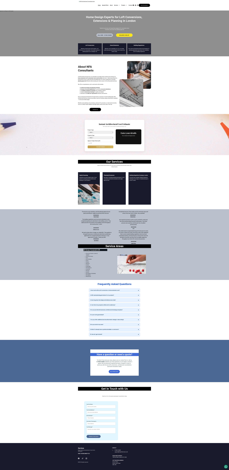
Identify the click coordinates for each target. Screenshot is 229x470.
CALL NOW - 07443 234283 (105, 35)
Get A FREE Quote (114, 371)
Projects (123, 5)
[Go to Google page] (136, 5)
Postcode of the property (91, 421)
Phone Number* (90, 415)
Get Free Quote (144, 5)
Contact (130, 5)
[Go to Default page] (82, 458)
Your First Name (90, 404)
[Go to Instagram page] (137, 5)
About (111, 5)
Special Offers (105, 5)
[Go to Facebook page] (134, 5)
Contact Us (95, 109)
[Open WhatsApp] (226, 467)
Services (116, 5)
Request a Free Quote (93, 436)
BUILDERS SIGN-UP (124, 35)
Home (99, 5)
